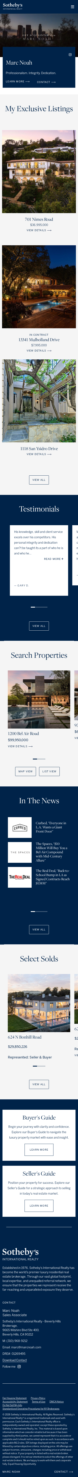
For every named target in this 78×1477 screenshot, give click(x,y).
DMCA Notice (57, 1401)
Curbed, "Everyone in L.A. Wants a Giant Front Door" (51, 827)
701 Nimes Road (39, 219)
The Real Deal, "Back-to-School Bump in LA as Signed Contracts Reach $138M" (53, 877)
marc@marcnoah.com (26, 1347)
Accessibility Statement (15, 1401)
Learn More (39, 1149)
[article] (39, 566)
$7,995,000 (39, 345)
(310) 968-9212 (16, 1341)
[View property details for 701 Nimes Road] (39, 171)
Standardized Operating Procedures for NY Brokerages (30, 1408)
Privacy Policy (38, 1398)
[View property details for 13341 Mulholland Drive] (39, 286)
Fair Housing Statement (14, 1398)
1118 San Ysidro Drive (39, 449)
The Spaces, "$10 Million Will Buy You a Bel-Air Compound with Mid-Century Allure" (51, 852)
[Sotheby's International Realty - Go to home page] (20, 1255)
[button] (72, 7)
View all (39, 479)
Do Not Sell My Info (12, 1405)
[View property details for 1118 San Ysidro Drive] (39, 400)
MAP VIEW (26, 771)
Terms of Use (38, 1401)
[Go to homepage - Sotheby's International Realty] (12, 7)
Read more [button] (52, 559)
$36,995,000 (39, 225)
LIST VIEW (49, 771)
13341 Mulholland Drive (39, 340)
